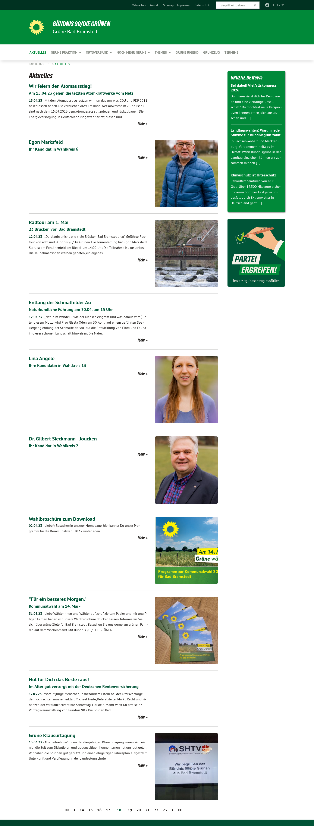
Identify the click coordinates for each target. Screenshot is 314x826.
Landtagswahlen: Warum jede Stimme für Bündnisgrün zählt (255, 133)
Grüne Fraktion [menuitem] (64, 52)
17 (108, 809)
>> (180, 809)
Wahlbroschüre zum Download (62, 519)
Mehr (141, 123)
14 (82, 809)
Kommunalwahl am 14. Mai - (55, 606)
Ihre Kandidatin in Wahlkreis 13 (57, 365)
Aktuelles (62, 64)
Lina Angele (41, 358)
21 (147, 809)
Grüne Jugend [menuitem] (187, 52)
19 (130, 809)
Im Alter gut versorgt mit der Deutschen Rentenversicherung (84, 686)
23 (165, 809)
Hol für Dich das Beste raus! (59, 679)
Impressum (184, 5)
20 (138, 809)
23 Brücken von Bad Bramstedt (57, 229)
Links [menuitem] (276, 5)
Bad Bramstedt (40, 64)
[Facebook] (267, 5)
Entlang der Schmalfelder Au (60, 302)
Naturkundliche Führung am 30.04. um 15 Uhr (71, 309)
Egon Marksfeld (46, 142)
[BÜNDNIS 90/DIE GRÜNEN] (36, 27)
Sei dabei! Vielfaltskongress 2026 (254, 88)
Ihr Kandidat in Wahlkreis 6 (53, 149)
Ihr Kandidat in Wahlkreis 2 (53, 446)
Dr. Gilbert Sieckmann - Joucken (63, 438)
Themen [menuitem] (161, 52)
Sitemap (168, 5)
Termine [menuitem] (231, 52)
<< (67, 809)
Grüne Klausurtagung (52, 735)
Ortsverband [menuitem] (97, 52)
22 (156, 809)
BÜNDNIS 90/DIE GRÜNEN (81, 24)
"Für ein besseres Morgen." (58, 599)
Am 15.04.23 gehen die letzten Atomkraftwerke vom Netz (81, 93)
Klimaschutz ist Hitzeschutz (253, 175)
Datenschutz (203, 5)
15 (90, 809)
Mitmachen (139, 5)
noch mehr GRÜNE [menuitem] (131, 52)
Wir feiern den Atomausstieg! (60, 86)
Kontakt (155, 5)
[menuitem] (139, 5)
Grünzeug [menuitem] (211, 52)
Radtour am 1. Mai (48, 222)
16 (99, 809)
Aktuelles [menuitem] (37, 52)
